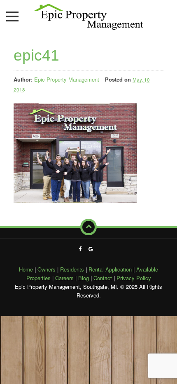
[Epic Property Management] (88, 15)
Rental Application (110, 269)
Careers (64, 278)
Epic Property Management (66, 79)
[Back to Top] (88, 227)
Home (26, 269)
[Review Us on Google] (90, 249)
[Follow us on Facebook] (80, 249)
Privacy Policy (133, 278)
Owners (46, 269)
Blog (83, 278)
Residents (72, 269)
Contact (102, 278)
